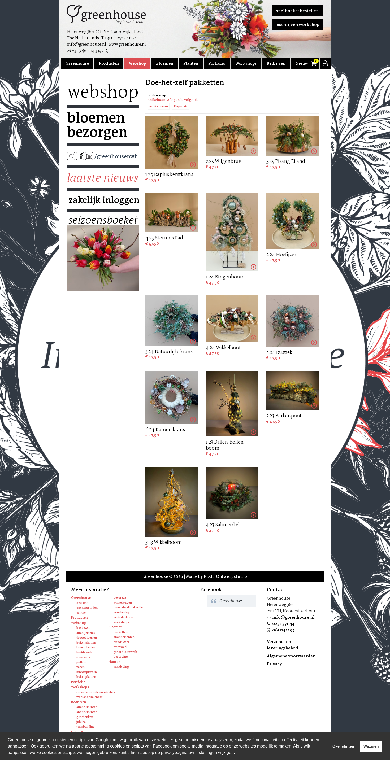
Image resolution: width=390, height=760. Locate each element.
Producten (109, 63)
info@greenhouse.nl (293, 617)
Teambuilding (85, 727)
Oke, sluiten (343, 746)
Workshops (246, 63)
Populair (180, 106)
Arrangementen (86, 633)
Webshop (137, 63)
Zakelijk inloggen (102, 200)
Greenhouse (77, 63)
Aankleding (121, 667)
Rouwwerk (83, 657)
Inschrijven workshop (297, 24)
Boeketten (83, 628)
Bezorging (121, 657)
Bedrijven (276, 63)
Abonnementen (124, 637)
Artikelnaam (158, 106)
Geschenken (84, 717)
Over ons (82, 603)
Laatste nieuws (102, 178)
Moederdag (121, 612)
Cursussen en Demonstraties (95, 692)
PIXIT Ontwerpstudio (225, 576)
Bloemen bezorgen (97, 124)
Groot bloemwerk (125, 652)
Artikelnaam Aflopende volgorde (173, 100)
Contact (81, 613)
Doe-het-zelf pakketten (129, 607)
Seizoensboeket (102, 220)
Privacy (274, 664)
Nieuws (303, 63)
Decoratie (120, 598)
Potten (81, 662)
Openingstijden (87, 608)
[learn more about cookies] (236, 753)
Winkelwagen (123, 603)
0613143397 (283, 630)
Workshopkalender (89, 697)
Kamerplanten (85, 647)
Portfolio (216, 63)
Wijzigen (371, 746)
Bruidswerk (84, 652)
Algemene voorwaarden (291, 656)
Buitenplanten (86, 643)
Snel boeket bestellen (297, 11)
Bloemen (164, 63)
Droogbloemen (86, 638)
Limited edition (123, 617)
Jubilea (81, 722)
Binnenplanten (86, 672)
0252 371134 (283, 623)
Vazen (80, 667)
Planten (190, 63)
